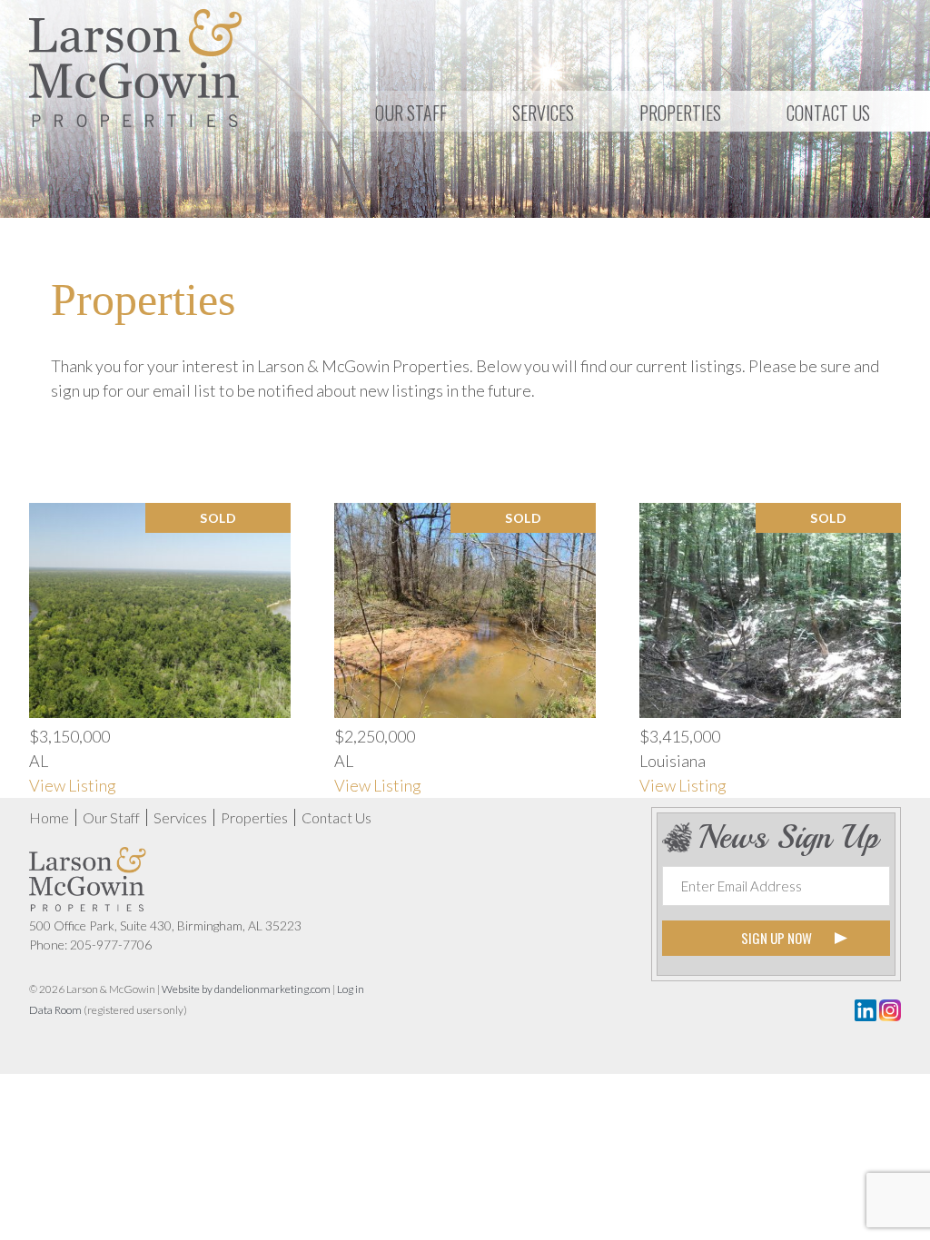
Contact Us (336, 817)
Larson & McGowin (135, 68)
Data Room (55, 1010)
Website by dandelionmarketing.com (246, 989)
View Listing (72, 785)
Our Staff (111, 817)
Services (180, 817)
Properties (254, 817)
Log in (350, 989)
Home (49, 817)
